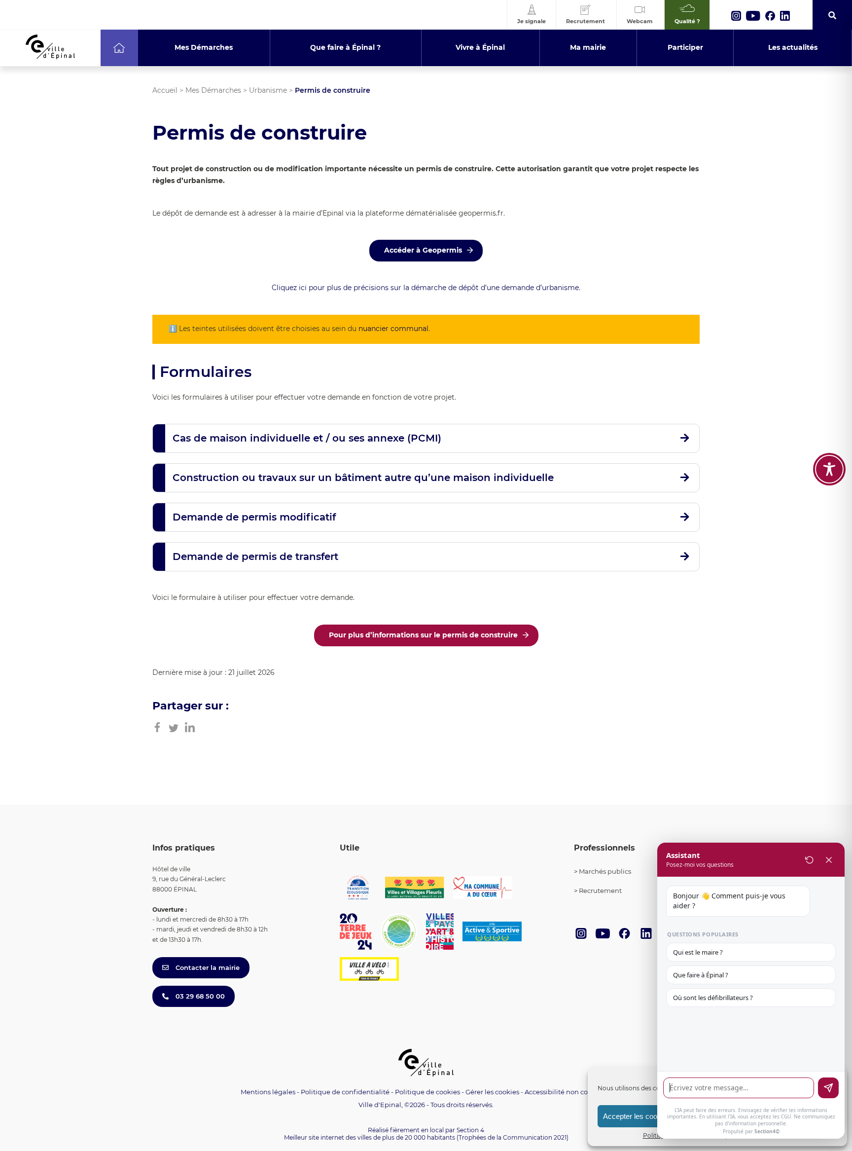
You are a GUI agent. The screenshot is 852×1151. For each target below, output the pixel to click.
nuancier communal (393, 328)
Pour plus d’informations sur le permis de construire (423, 635)
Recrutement (600, 890)
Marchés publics (605, 871)
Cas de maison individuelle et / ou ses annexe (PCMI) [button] (307, 438)
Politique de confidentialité (345, 1092)
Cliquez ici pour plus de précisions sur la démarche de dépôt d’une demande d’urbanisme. (426, 287)
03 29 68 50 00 (199, 996)
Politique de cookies (427, 1092)
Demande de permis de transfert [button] (255, 556)
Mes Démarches (213, 90)
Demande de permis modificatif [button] (254, 517)
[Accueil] (119, 48)
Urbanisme (268, 90)
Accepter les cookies (637, 1116)
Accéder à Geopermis (423, 250)
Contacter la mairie (207, 967)
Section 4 (470, 1130)
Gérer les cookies (492, 1092)
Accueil (165, 90)
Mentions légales (268, 1092)
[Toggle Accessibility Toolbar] (829, 469)
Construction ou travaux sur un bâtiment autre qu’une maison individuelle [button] (363, 477)
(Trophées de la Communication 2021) (512, 1137)
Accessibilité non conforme (568, 1092)
